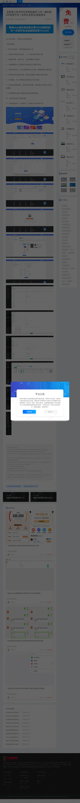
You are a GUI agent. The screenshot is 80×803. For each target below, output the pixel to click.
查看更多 (29, 412)
